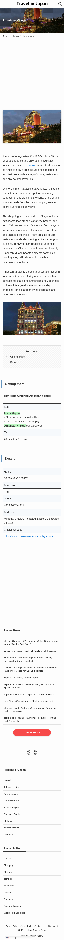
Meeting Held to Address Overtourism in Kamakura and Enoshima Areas (30, 709)
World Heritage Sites (14, 912)
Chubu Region (11, 800)
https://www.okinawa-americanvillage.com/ (28, 536)
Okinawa (29, 165)
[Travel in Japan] (32, 4)
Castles (7, 858)
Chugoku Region (12, 814)
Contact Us (39, 926)
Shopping (9, 865)
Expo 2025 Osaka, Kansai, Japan (21, 677)
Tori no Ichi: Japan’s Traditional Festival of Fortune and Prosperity (30, 719)
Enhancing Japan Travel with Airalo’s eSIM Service (30, 651)
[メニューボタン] (4, 4)
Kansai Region (11, 807)
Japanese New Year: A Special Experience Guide (29, 694)
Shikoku (8, 821)
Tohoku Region (11, 787)
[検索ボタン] (60, 4)
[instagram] (35, 752)
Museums (9, 885)
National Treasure (13, 906)
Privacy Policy (12, 926)
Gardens (8, 899)
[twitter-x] (29, 752)
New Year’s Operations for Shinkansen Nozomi (28, 701)
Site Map (21, 930)
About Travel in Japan (37, 930)
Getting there (17, 356)
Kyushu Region (12, 827)
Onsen (7, 892)
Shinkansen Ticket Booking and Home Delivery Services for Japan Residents (28, 659)
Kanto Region (11, 794)
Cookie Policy (26, 926)
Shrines (8, 872)
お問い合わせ (52, 926)
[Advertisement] (32, 72)
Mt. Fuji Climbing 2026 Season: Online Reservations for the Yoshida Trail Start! (31, 642)
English (12, 938)
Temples (8, 878)
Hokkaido (8, 780)
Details (14, 362)
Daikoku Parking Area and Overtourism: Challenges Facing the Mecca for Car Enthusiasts (30, 669)
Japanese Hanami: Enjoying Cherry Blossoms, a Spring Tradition (29, 686)
